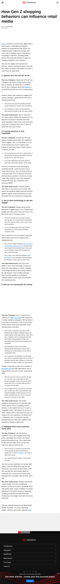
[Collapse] (58, 573)
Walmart (21, 453)
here (29, 510)
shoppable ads (6, 368)
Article (3, 26)
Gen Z (4, 44)
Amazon (27, 87)
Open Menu (2, 2)
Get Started (30, 580)
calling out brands (16, 317)
